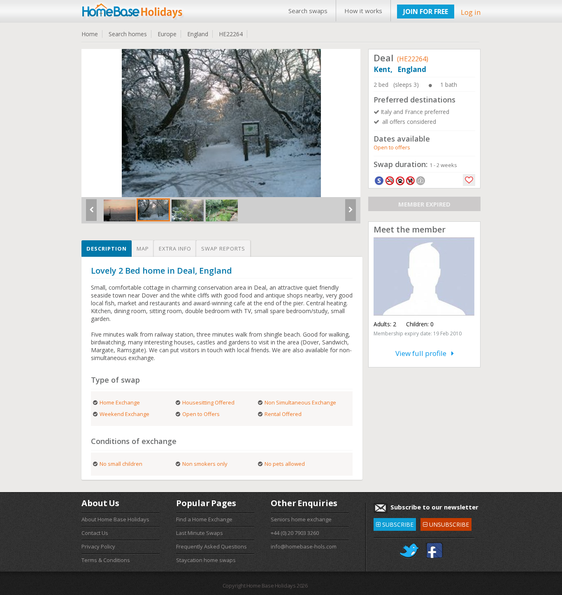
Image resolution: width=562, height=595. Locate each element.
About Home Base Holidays (115, 519)
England (197, 34)
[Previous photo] (91, 213)
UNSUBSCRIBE (446, 523)
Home (89, 34)
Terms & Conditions (105, 560)
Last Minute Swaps (199, 533)
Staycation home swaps (206, 560)
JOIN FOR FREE (425, 11)
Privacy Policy (98, 546)
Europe (167, 34)
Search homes (128, 34)
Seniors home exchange (301, 519)
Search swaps (307, 11)
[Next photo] (350, 213)
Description (106, 248)
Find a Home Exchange (204, 519)
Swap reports (223, 248)
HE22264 (231, 34)
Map (143, 248)
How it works (363, 11)
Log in (471, 12)
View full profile (423, 353)
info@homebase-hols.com (304, 546)
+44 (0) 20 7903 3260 (295, 533)
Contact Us (94, 533)
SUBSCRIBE (395, 523)
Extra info (175, 248)
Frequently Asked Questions (211, 546)
